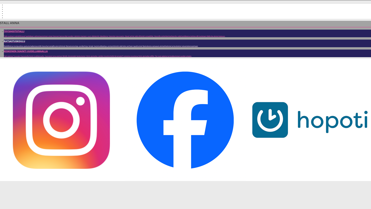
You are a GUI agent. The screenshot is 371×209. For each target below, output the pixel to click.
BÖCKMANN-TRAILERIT (12, 13)
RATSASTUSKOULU (10, 9)
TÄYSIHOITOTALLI (10, 7)
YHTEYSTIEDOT (9, 11)
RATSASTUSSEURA (10, 18)
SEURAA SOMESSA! (10, 16)
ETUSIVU (7, 5)
